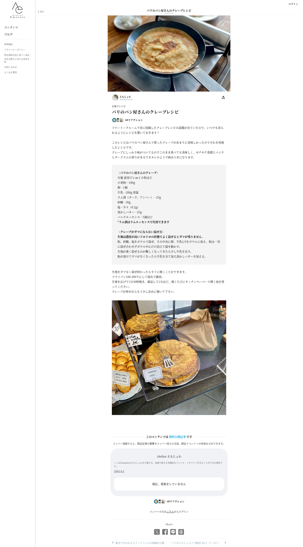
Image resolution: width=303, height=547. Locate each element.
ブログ (8, 34)
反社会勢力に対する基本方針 (16, 60)
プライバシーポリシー (14, 49)
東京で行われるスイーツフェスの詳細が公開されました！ (142, 543)
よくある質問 (10, 72)
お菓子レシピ (119, 106)
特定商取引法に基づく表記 (16, 55)
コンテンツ (11, 27)
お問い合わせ (10, 67)
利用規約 (8, 44)
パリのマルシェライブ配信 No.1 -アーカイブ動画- (198, 543)
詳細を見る (119, 471)
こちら (170, 511)
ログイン (293, 4)
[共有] (223, 97)
